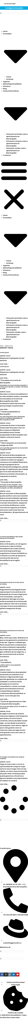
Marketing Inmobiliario (12, 84)
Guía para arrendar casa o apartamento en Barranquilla (17, 136)
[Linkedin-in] (14, 974)
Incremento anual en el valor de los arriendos (12, 583)
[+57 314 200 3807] (2, 4)
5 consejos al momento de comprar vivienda (12, 757)
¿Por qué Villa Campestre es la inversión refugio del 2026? (14, 448)
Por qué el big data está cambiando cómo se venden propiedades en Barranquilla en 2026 (12, 418)
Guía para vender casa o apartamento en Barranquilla (16, 150)
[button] (14, 185)
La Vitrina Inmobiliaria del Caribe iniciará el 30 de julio (11, 537)
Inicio (5, 31)
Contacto (7, 155)
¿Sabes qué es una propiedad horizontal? (10, 665)
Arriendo (9, 79)
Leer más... (4, 364)
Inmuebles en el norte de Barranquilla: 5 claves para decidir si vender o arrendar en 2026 (14, 386)
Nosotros (6, 86)
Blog (5, 89)
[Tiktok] (10, 974)
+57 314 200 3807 (10, 4)
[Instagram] (6, 974)
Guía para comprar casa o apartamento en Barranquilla (17, 143)
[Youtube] (17, 974)
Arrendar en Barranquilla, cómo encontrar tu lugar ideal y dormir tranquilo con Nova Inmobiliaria (11, 486)
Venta (8, 77)
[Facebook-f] (2, 974)
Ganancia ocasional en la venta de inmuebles (12, 631)
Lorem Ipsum (4, 352)
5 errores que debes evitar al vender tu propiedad (13, 707)
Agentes (6, 81)
